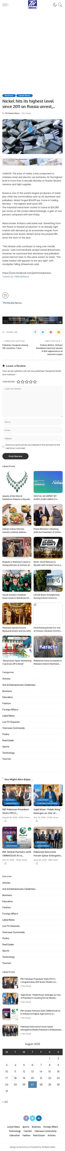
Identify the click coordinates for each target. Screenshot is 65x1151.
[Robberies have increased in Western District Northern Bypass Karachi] (48, 647)
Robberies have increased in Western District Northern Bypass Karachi (48, 663)
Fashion (6, 703)
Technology (8, 753)
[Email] (59, 332)
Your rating (8, 381)
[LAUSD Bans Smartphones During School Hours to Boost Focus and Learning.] (48, 581)
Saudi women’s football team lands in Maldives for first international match (15, 597)
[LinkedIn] (39, 1118)
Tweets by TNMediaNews (15, 276)
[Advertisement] (32, 48)
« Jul (5, 1102)
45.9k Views (52, 817)
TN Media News (12, 113)
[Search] (59, 5)
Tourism (6, 759)
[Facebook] (35, 332)
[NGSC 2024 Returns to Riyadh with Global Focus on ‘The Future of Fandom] (48, 548)
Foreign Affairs (10, 709)
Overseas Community (13, 728)
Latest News (24, 95)
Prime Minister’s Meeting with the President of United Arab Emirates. (48, 532)
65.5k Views (24, 817)
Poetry (5, 734)
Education (7, 697)
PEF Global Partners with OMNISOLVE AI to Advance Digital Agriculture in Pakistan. (40, 1013)
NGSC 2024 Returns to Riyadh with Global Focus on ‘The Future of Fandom (48, 565)
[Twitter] (43, 332)
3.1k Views (26, 113)
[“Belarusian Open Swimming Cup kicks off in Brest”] (16, 647)
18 (15, 1078)
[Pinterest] (51, 332)
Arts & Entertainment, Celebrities (18, 685)
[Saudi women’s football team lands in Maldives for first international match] (16, 581)
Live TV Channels (11, 722)
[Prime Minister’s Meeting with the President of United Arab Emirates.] (48, 515)
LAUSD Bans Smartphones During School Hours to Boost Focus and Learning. (47, 597)
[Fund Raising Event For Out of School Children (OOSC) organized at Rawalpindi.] (48, 614)
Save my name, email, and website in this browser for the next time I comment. (33, 446)
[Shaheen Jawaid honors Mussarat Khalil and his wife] (16, 614)
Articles (6, 678)
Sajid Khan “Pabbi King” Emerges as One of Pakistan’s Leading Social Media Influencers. (41, 998)
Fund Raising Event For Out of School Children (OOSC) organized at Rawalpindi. (47, 630)
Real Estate (8, 740)
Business (9, 95)
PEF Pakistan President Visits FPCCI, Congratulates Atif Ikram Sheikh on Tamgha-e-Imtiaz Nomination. (38, 982)
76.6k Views (21, 860)
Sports (5, 746)
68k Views (53, 860)
